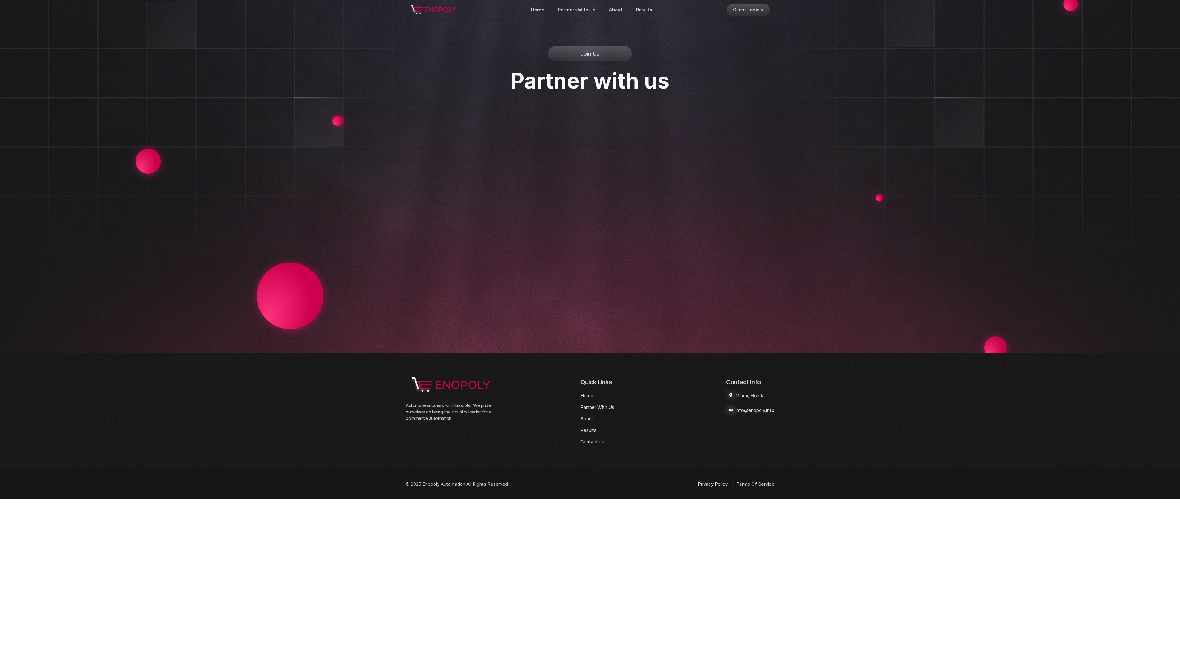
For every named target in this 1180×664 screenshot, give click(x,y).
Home (537, 10)
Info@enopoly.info (754, 410)
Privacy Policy (713, 484)
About (615, 10)
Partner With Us (597, 407)
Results (644, 10)
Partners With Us (576, 10)
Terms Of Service (755, 484)
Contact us (592, 442)
